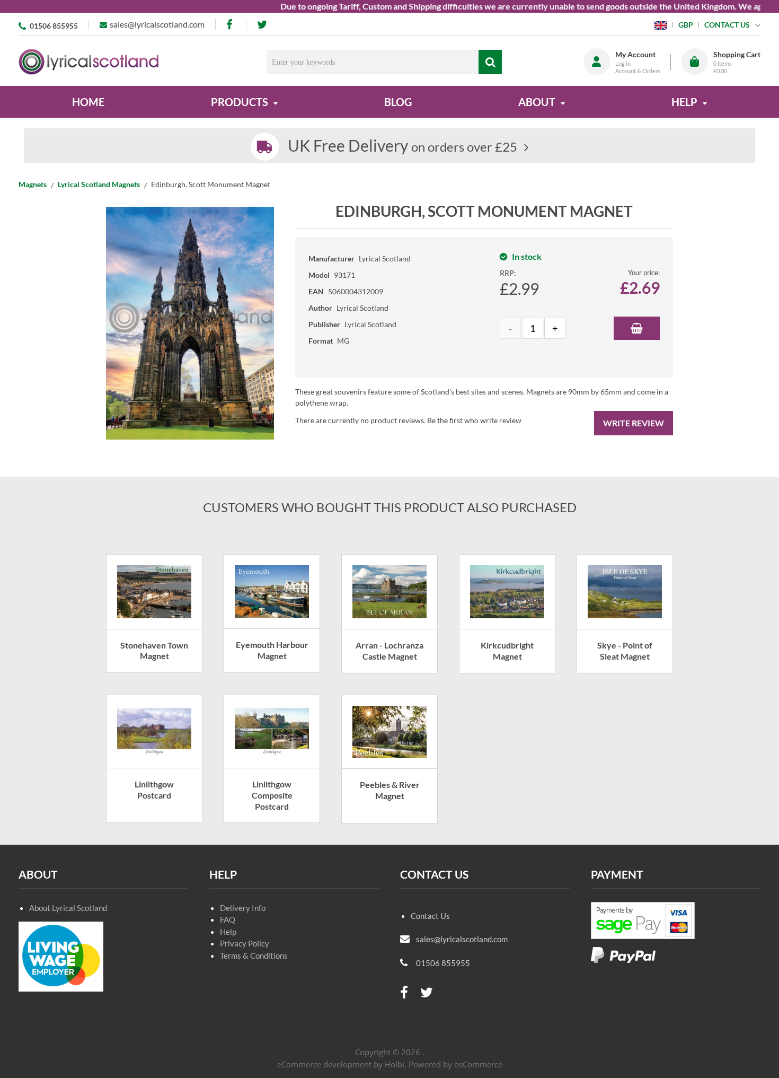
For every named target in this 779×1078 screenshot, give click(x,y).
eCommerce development (324, 1064)
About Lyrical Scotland (68, 908)
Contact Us (430, 916)
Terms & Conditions (254, 955)
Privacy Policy (244, 943)
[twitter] (262, 24)
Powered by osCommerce (455, 1064)
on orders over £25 (402, 146)
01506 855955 (54, 25)
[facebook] (230, 24)
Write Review (633, 423)
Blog (398, 101)
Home (88, 101)
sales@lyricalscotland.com (157, 24)
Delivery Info (242, 908)
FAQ (227, 919)
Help (228, 931)
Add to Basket (637, 328)
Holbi (394, 1064)
